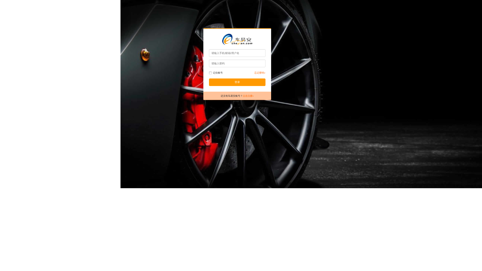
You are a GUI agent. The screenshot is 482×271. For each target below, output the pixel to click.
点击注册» (248, 95)
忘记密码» (259, 72)
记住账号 (217, 72)
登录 (237, 82)
